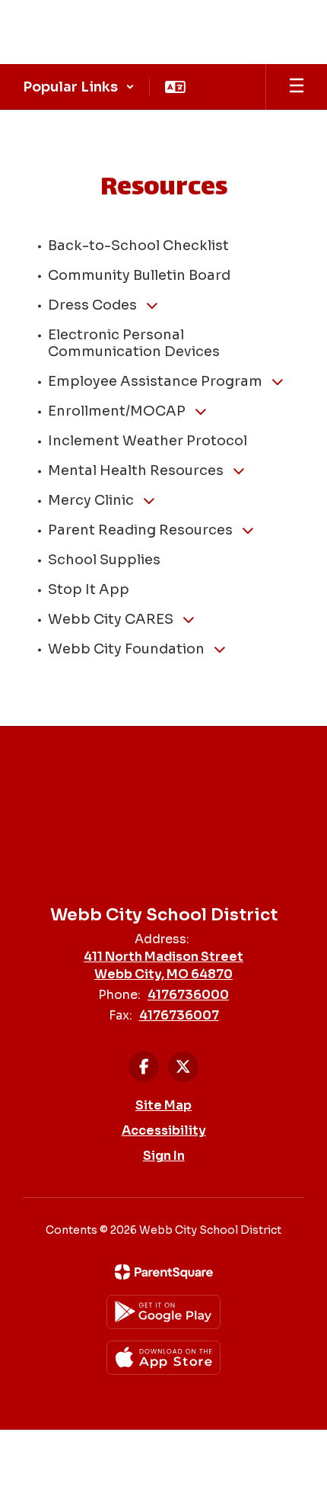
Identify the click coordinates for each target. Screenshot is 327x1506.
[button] (79, 87)
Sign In (164, 1156)
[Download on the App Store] (163, 1358)
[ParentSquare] (164, 1271)
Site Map (163, 1105)
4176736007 (179, 1015)
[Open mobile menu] (296, 87)
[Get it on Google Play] (163, 1312)
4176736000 (188, 995)
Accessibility (164, 1130)
